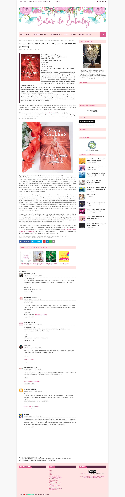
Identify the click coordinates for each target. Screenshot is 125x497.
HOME (20, 1)
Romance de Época (64, 236)
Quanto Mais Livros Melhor (31, 406)
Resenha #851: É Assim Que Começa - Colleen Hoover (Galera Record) (96, 188)
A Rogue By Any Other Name (29, 236)
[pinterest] (103, 1)
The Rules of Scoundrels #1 (32, 40)
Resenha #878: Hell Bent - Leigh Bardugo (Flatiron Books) (96, 181)
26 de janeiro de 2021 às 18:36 (33, 276)
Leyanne (27, 346)
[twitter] (97, 1)
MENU (25, 1)
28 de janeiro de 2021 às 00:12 (33, 369)
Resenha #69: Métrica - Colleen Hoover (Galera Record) (96, 224)
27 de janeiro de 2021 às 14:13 (33, 299)
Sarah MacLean (22, 237)
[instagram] (100, 1)
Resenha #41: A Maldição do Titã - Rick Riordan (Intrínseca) (96, 202)
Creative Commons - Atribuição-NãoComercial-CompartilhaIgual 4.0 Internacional (92, 477)
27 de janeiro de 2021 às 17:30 (33, 324)
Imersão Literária (29, 359)
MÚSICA (45, 1)
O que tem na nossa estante (32, 381)
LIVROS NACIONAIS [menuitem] (55, 34)
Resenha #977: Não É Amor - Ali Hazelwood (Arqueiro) (96, 166)
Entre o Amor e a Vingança (43, 236)
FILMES (35, 1)
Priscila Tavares (30, 389)
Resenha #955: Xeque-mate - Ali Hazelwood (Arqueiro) (96, 217)
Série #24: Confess (91, 195)
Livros (52, 236)
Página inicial (22, 40)
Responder (27, 291)
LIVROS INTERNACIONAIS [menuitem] (39, 34)
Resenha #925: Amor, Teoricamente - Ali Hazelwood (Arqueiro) (96, 159)
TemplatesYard (30, 494)
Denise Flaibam (29, 274)
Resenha (57, 236)
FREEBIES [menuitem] (88, 34)
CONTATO (57, 1)
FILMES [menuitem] (66, 34)
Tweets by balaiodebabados (86, 125)
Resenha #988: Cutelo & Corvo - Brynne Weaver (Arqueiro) (96, 210)
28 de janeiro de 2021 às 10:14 (33, 416)
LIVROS (30, 1)
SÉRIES (40, 1)
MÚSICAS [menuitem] (81, 34)
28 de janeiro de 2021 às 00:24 (33, 391)
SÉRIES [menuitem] (73, 34)
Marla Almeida (29, 322)
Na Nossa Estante (30, 367)
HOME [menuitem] (22, 34)
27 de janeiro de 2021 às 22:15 (33, 348)
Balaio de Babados (85, 473)
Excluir (32, 291)
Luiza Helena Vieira (24, 49)
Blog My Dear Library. (41, 314)
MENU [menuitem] (27, 34)
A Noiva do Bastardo (50, 113)
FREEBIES (51, 1)
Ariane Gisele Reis (30, 297)
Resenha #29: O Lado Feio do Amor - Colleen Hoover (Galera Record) (96, 174)
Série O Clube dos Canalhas (34, 237)
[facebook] (95, 1)
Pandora (27, 414)
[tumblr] (105, 1)
